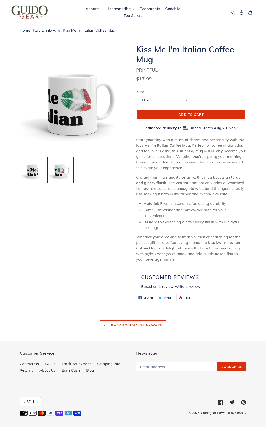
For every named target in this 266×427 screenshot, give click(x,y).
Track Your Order (76, 363)
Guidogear (208, 413)
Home (25, 30)
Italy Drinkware (46, 30)
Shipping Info (108, 363)
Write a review (188, 286)
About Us (47, 370)
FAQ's (50, 363)
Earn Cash (71, 370)
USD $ (29, 401)
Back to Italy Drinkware (136, 325)
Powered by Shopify (231, 413)
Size (140, 91)
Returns (26, 370)
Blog (90, 370)
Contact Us (29, 363)
